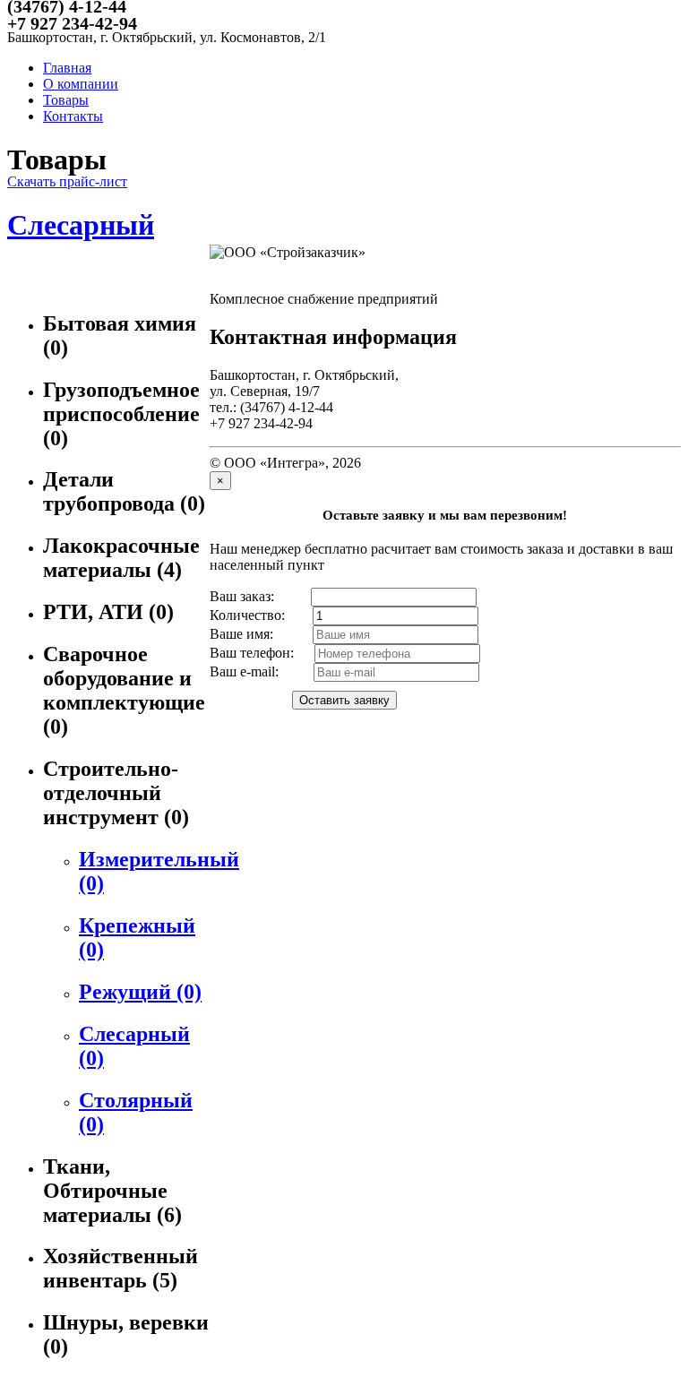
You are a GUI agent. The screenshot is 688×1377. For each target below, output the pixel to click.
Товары (66, 100)
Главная (67, 67)
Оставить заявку (344, 700)
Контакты (73, 116)
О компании (80, 83)
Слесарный (80, 225)
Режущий (140, 991)
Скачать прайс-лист (67, 181)
